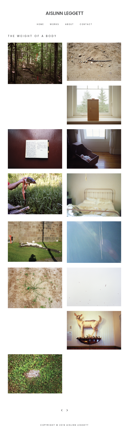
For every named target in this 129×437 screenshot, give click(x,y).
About (69, 24)
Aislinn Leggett (65, 13)
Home (40, 24)
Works (54, 24)
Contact (86, 24)
